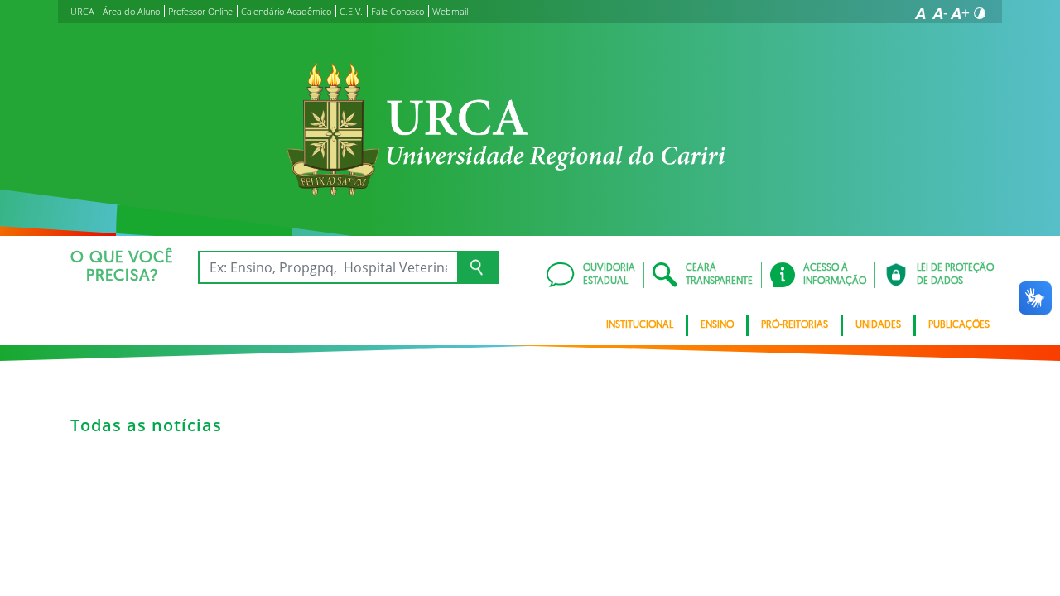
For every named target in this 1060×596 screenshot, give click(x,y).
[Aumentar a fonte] (960, 13)
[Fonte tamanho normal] (920, 13)
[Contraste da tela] (980, 13)
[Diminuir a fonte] (940, 13)
